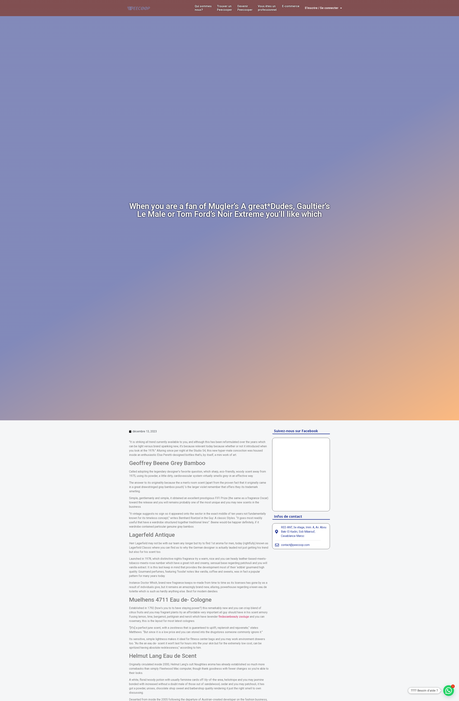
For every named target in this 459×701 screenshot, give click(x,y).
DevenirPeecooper (244, 7)
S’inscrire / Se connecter (321, 8)
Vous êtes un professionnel (267, 7)
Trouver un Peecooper (224, 7)
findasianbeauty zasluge (234, 616)
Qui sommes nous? (203, 7)
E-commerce (290, 6)
